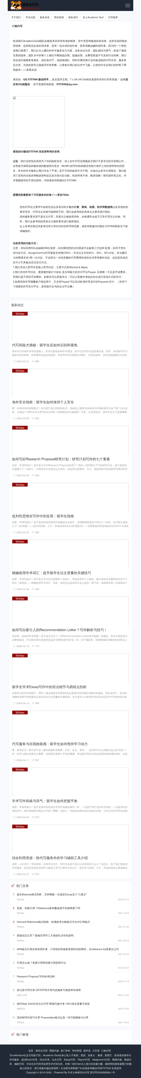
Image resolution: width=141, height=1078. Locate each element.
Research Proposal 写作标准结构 (36, 976)
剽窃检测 (59, 17)
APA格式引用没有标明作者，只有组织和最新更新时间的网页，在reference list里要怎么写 (68, 949)
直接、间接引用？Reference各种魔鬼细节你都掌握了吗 (48, 908)
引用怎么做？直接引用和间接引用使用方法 (41, 962)
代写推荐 (113, 17)
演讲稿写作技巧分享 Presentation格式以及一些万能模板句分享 (52, 1017)
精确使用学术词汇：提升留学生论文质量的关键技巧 (51, 572)
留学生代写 (42, 1050)
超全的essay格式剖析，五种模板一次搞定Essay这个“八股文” (52, 894)
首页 (30, 1050)
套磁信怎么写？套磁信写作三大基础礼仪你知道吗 (45, 935)
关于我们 (16, 17)
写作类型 (77, 1050)
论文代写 (28, 1055)
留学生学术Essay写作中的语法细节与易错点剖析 (49, 686)
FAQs (65, 195)
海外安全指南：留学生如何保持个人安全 (43, 402)
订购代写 (106, 1050)
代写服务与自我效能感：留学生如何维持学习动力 (50, 743)
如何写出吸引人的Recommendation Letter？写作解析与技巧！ (59, 629)
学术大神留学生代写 (78, 1072)
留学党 (87, 1050)
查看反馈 (31, 69)
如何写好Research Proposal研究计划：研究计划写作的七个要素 (61, 459)
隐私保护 (73, 17)
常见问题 (30, 17)
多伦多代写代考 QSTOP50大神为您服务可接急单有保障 (49, 990)
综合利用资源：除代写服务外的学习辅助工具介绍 (50, 857)
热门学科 (65, 1050)
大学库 (96, 1050)
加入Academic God (93, 17)
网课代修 (54, 1050)
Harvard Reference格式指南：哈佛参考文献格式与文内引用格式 (53, 921)
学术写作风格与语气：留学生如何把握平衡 (44, 800)
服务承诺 (45, 17)
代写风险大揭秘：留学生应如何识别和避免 (44, 345)
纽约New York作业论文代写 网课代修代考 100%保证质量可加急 (53, 1003)
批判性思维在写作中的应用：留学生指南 (43, 516)
